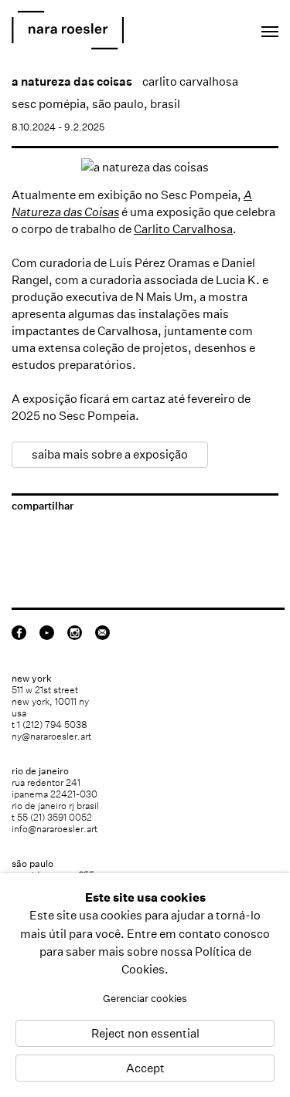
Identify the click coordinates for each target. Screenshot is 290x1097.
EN (200, 27)
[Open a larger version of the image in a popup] (145, 167)
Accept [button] (145, 1068)
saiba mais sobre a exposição (110, 454)
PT (221, 27)
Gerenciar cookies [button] (145, 998)
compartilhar (42, 506)
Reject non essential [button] (145, 1033)
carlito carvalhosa (190, 81)
